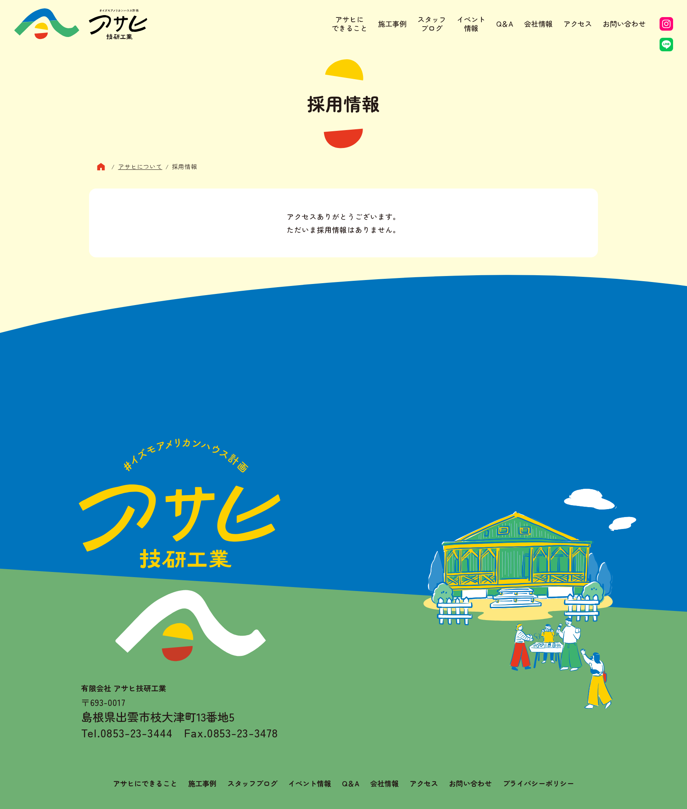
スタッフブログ (431, 23)
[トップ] (104, 166)
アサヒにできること (349, 23)
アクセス (577, 23)
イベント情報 (471, 23)
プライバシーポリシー (538, 783)
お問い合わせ (624, 23)
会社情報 (538, 23)
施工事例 (392, 23)
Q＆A (504, 23)
